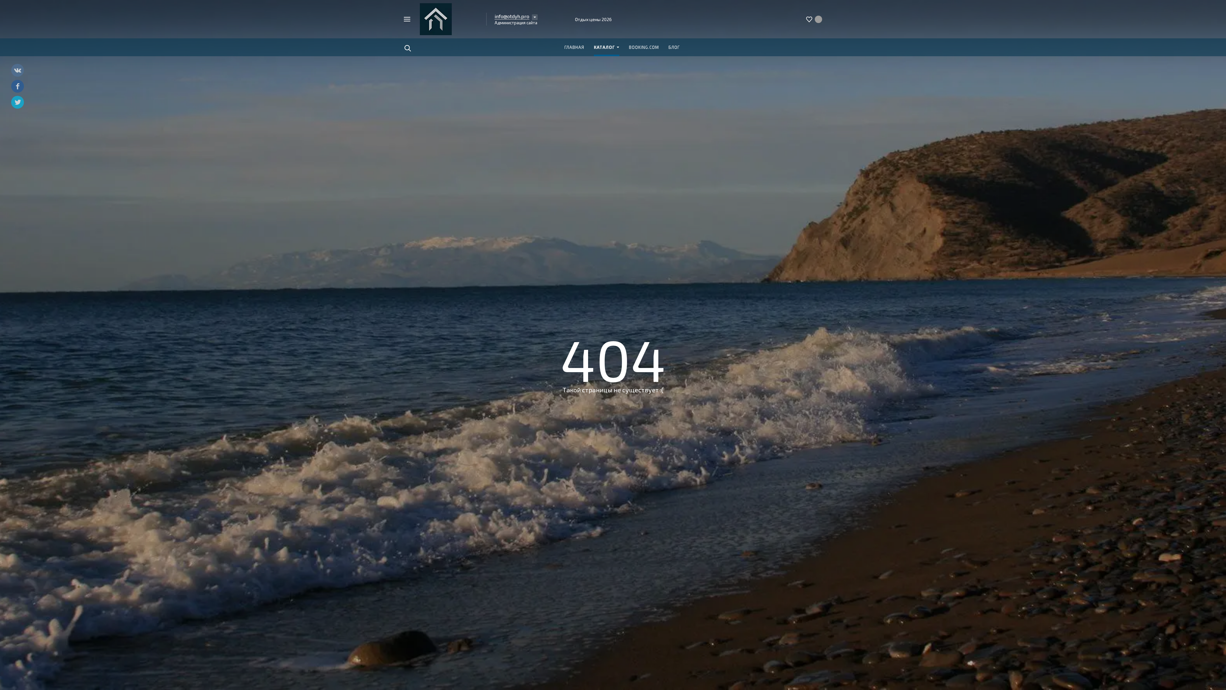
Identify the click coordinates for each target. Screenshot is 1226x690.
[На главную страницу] (436, 18)
